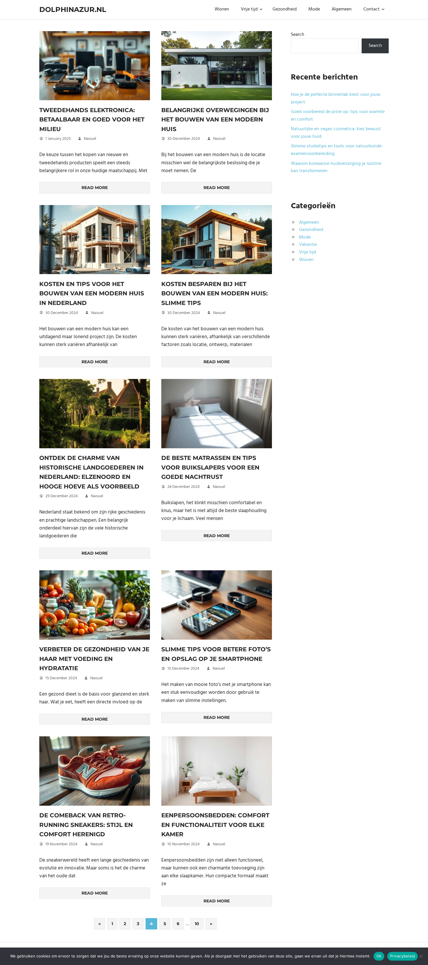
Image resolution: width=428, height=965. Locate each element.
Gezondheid (285, 9)
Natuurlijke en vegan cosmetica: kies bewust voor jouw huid (336, 132)
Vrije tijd (249, 9)
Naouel (90, 138)
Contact (371, 9)
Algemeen (342, 9)
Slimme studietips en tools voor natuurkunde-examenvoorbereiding (337, 150)
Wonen (222, 9)
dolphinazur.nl (72, 9)
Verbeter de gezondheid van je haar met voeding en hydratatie (94, 659)
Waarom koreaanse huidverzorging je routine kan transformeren (336, 167)
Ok (379, 956)
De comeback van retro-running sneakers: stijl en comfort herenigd (86, 825)
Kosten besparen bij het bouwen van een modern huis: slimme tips (214, 293)
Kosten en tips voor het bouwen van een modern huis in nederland (91, 293)
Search (297, 34)
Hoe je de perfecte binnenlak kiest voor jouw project (336, 98)
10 (197, 923)
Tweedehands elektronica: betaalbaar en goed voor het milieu (91, 120)
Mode (314, 9)
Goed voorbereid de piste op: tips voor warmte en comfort (338, 115)
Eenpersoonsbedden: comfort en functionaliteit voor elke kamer (215, 825)
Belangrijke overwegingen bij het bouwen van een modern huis (215, 120)
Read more (95, 187)
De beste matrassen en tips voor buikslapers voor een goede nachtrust (210, 467)
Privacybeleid (402, 956)
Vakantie (308, 244)
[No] (421, 956)
